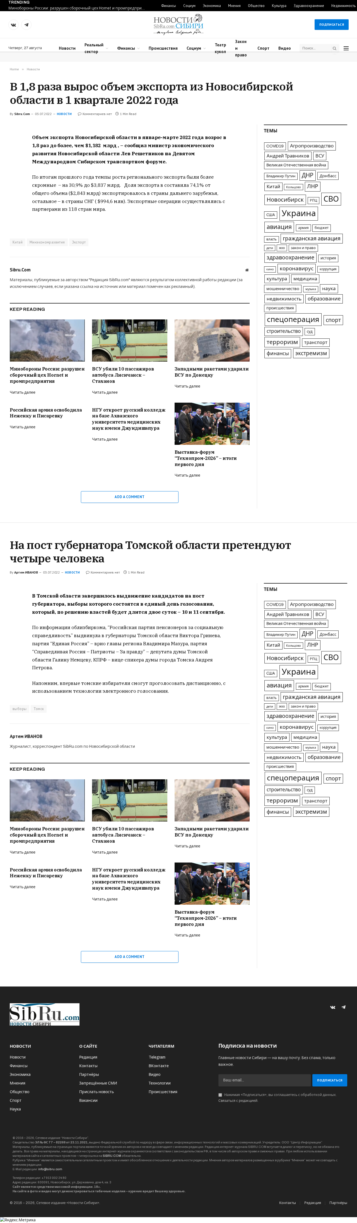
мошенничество (282, 288)
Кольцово (293, 187)
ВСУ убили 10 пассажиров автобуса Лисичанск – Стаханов (123, 375)
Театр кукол (220, 48)
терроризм (282, 342)
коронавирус (296, 268)
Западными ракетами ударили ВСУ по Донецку (212, 372)
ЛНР (312, 186)
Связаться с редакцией (237, 1101)
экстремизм (311, 353)
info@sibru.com (50, 1169)
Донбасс (328, 176)
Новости (67, 48)
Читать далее (22, 392)
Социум (189, 5)
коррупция (328, 269)
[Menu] (346, 48)
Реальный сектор (94, 48)
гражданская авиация (312, 239)
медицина (305, 278)
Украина (299, 213)
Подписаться (331, 24)
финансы (278, 353)
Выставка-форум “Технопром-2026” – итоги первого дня (206, 458)
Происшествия (163, 48)
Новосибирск (285, 200)
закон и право (303, 248)
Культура (279, 5)
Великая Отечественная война (296, 165)
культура (277, 278)
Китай (18, 242)
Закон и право (241, 48)
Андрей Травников (288, 155)
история (328, 258)
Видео (284, 48)
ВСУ (319, 155)
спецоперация (293, 319)
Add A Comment (129, 497)
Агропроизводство (312, 146)
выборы (19, 708)
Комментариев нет (97, 114)
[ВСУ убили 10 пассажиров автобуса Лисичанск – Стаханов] (129, 340)
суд (310, 331)
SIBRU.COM (112, 1155)
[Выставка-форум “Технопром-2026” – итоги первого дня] (212, 424)
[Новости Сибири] (178, 24)
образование (324, 299)
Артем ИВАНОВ (26, 572)
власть (271, 239)
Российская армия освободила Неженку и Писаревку (46, 413)
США (270, 215)
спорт (333, 320)
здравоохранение (290, 258)
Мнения (234, 5)
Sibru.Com (22, 114)
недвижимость (284, 299)
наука (329, 288)
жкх (282, 248)
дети (269, 248)
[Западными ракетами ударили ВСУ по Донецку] (212, 340)
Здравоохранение (309, 5)
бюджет (322, 228)
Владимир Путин (280, 176)
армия (303, 228)
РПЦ (313, 200)
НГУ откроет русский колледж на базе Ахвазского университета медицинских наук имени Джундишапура (128, 419)
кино (270, 269)
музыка (310, 289)
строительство (284, 331)
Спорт (263, 48)
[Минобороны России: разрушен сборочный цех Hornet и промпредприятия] (47, 340)
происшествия (280, 308)
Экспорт (79, 242)
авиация (279, 227)
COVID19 (275, 146)
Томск (38, 708)
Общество (256, 5)
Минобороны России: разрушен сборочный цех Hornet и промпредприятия (78, 8)
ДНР (307, 175)
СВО (331, 199)
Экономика (212, 5)
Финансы (168, 5)
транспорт (315, 342)
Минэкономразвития (47, 242)
